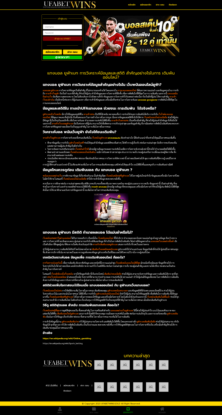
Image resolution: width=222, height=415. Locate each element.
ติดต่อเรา (173, 4)
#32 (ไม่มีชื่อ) (52, 385)
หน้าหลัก (132, 4)
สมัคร (59, 412)
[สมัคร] (60, 409)
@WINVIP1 (128, 412)
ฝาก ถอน (160, 4)
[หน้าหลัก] (162, 409)
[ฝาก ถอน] (94, 409)
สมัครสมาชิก (145, 4)
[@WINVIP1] (128, 409)
